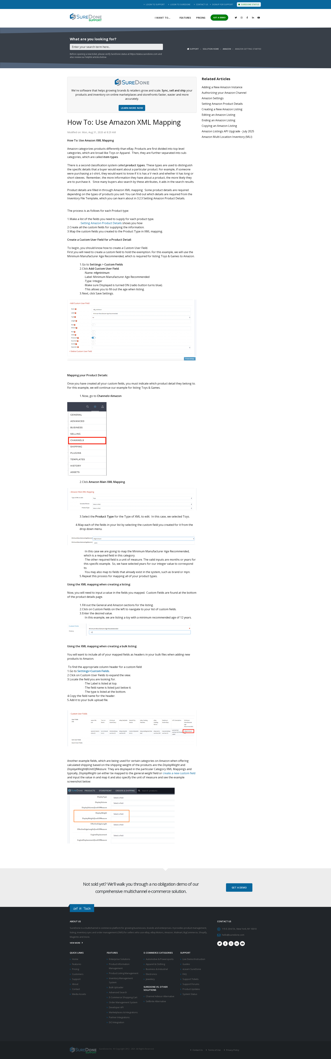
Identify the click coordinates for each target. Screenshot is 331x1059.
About (75, 984)
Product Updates (191, 989)
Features (185, 17)
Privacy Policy (232, 1050)
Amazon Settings (213, 98)
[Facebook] (247, 17)
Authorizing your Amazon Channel (224, 93)
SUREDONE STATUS (249, 4)
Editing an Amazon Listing (218, 115)
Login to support (155, 4)
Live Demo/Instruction (194, 959)
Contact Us (201, 4)
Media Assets (79, 994)
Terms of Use (214, 1050)
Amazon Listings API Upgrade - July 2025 (228, 131)
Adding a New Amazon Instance (222, 87)
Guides (186, 964)
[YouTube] (258, 17)
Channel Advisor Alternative (160, 996)
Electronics (151, 974)
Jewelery (150, 979)
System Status (190, 994)
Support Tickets (191, 979)
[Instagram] (241, 17)
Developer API (116, 1007)
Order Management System (123, 1002)
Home (75, 959)
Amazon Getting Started (248, 49)
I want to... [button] (162, 17)
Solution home (211, 49)
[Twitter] (235, 17)
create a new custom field (179, 773)
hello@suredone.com (233, 934)
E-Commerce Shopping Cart (123, 997)
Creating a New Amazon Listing (222, 109)
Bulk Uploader (116, 987)
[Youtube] (242, 943)
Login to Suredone (180, 4)
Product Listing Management (123, 973)
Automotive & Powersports (160, 959)
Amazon (227, 49)
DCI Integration (116, 1022)
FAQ (185, 974)
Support (194, 49)
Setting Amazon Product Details (101, 223)
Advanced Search (118, 992)
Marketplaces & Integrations (123, 1012)
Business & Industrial (157, 969)
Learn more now (132, 108)
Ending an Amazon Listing (218, 120)
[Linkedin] (252, 17)
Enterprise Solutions (119, 959)
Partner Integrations (119, 1017)
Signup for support (222, 4)
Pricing (200, 17)
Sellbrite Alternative (156, 1001)
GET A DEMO (219, 17)
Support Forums (191, 984)
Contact (76, 989)
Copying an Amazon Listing (219, 126)
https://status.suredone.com (144, 54)
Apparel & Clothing (155, 964)
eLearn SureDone (192, 969)
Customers (77, 974)
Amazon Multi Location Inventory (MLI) (227, 137)
